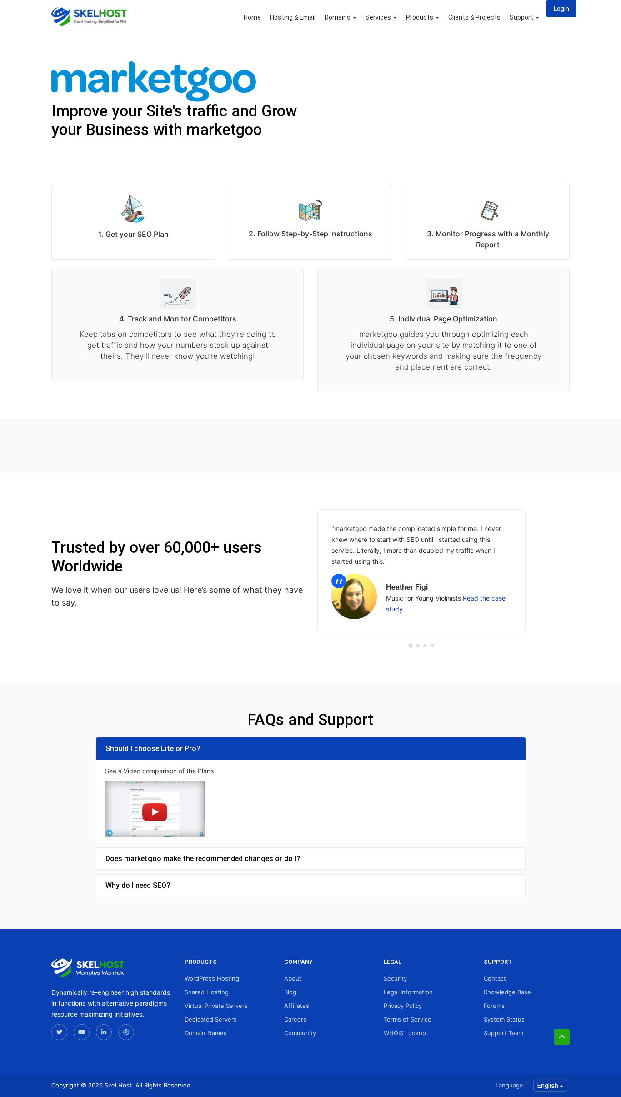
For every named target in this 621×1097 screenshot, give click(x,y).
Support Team (503, 1033)
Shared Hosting (207, 992)
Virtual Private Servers (216, 1005)
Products (420, 17)
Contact (495, 978)
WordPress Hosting (212, 978)
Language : (511, 1085)
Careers (295, 1019)
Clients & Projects (474, 17)
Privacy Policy (403, 1005)
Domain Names (206, 1033)
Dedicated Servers (211, 1019)
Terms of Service (407, 1019)
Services (379, 17)
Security (395, 978)
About (292, 978)
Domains (338, 17)
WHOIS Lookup (405, 1033)
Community (300, 1033)
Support (522, 17)
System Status (504, 1019)
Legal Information (408, 992)
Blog (290, 992)
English (548, 1085)
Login (561, 8)
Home (252, 17)
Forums (494, 1005)
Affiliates (296, 1005)
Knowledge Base (507, 992)
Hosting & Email (293, 17)
